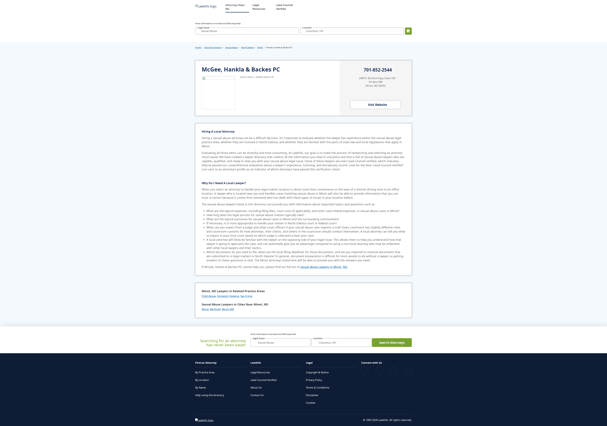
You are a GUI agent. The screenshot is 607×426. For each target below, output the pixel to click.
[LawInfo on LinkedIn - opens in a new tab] (408, 370)
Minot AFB (228, 309)
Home (198, 47)
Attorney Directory (213, 47)
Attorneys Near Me (237, 7)
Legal (309, 362)
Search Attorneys (392, 343)
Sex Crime (246, 296)
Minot (260, 47)
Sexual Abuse (231, 47)
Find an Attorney (206, 362)
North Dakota (247, 47)
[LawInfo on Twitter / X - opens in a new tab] (379, 370)
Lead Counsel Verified (284, 7)
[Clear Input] (295, 31)
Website (377, 105)
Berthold (215, 309)
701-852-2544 (378, 70)
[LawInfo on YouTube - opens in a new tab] (393, 370)
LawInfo (256, 362)
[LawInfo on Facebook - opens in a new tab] (364, 370)
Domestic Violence (228, 296)
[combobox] (247, 31)
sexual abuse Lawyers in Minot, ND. (324, 267)
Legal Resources (258, 7)
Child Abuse (209, 296)
